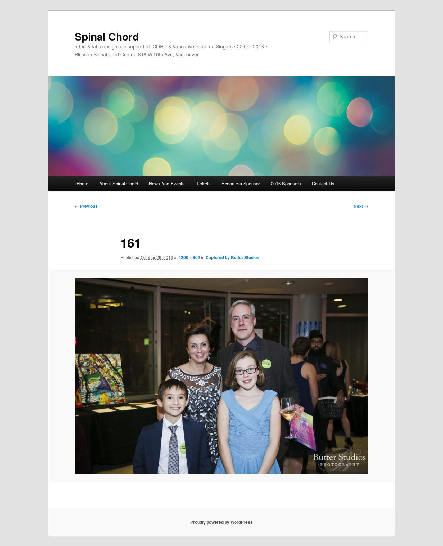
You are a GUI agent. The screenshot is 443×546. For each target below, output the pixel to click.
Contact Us (323, 183)
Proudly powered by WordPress (221, 522)
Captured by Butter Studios (232, 257)
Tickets (203, 183)
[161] (221, 376)
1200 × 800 (189, 257)
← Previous (86, 206)
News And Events (167, 183)
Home (82, 183)
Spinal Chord (107, 36)
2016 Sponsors (286, 183)
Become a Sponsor (241, 183)
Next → (361, 206)
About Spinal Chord (118, 183)
